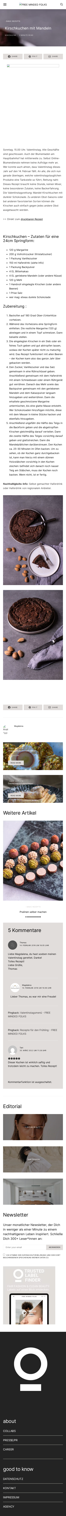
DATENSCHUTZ (13, 1479)
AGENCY (8, 1506)
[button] (26, 917)
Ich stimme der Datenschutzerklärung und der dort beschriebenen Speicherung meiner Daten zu (31, 1256)
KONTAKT (9, 1488)
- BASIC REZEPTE (12, 21)
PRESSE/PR (10, 1440)
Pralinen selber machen (33, 911)
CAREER (8, 1449)
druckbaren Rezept (32, 219)
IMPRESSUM (11, 1497)
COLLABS (9, 1431)
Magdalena (10, 35)
